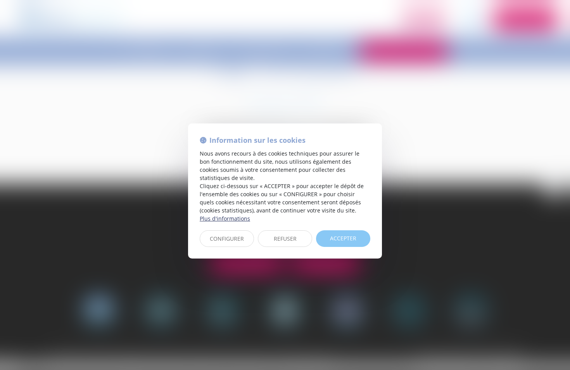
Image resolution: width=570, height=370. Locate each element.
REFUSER (285, 238)
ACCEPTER (343, 238)
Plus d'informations (225, 218)
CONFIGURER (227, 238)
